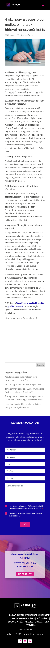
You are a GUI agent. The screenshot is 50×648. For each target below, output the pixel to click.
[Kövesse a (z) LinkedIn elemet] (30, 641)
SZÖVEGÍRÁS (43, 618)
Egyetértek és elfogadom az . (25, 514)
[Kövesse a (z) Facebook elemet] (20, 641)
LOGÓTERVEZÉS (15, 621)
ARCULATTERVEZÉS (34, 621)
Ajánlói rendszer (24, 629)
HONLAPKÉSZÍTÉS (16, 615)
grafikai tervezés (16, 306)
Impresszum (37, 634)
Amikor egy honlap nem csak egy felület (23, 384)
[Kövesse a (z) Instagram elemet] (25, 641)
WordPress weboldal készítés (30, 303)
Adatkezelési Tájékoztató (18, 634)
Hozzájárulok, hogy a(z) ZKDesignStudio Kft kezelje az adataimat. (26, 507)
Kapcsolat (25, 574)
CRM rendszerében (17, 508)
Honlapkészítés (27, 35)
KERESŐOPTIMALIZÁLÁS (23, 618)
